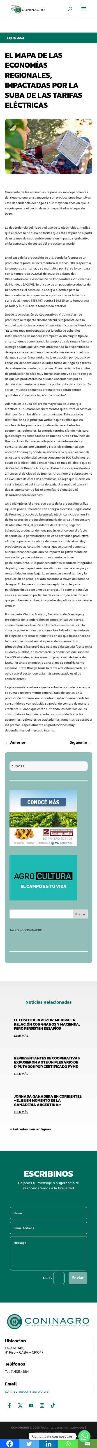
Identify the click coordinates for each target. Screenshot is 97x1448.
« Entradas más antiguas (30, 1129)
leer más (21, 1035)
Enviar (78, 1277)
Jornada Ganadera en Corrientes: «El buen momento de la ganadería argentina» (48, 1100)
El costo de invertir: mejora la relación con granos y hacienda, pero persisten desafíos (47, 1024)
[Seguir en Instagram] (41, 1405)
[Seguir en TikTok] (52, 1405)
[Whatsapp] (84, 1436)
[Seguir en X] (20, 1405)
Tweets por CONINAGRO (25, 930)
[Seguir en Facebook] (9, 1405)
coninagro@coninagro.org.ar (27, 1391)
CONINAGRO (20, 1427)
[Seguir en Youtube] (31, 1405)
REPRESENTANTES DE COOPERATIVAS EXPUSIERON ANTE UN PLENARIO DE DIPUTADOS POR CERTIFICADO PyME (47, 1062)
